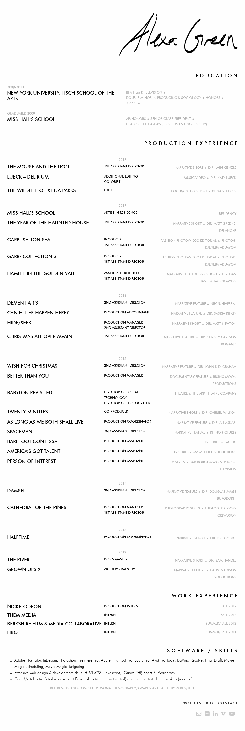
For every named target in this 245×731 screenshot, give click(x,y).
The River (18, 560)
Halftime (18, 537)
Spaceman (19, 432)
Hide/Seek (19, 323)
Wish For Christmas (32, 366)
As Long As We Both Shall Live (45, 422)
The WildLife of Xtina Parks (41, 190)
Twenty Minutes (27, 412)
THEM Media (21, 615)
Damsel (16, 491)
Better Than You (28, 376)
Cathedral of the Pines (36, 507)
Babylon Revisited (29, 393)
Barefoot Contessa (32, 441)
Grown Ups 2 (24, 569)
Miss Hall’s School (31, 213)
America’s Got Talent (33, 451)
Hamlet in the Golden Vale (41, 273)
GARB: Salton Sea (28, 240)
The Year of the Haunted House (48, 223)
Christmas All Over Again (39, 336)
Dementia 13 (22, 303)
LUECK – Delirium (28, 177)
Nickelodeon (24, 606)
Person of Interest (31, 461)
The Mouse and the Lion (38, 167)
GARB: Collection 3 (31, 256)
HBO (12, 632)
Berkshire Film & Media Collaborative (54, 624)
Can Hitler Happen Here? (38, 313)
